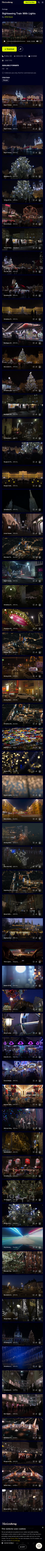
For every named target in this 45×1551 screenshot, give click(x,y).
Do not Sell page (15, 1540)
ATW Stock (8, 17)
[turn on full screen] (33, 105)
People (5, 80)
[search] (39, 2)
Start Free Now (30, 2)
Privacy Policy (14, 1538)
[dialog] (22, 1538)
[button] (22, 1543)
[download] (39, 105)
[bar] (42, 2)
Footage (5, 9)
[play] (4, 41)
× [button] (42, 1527)
